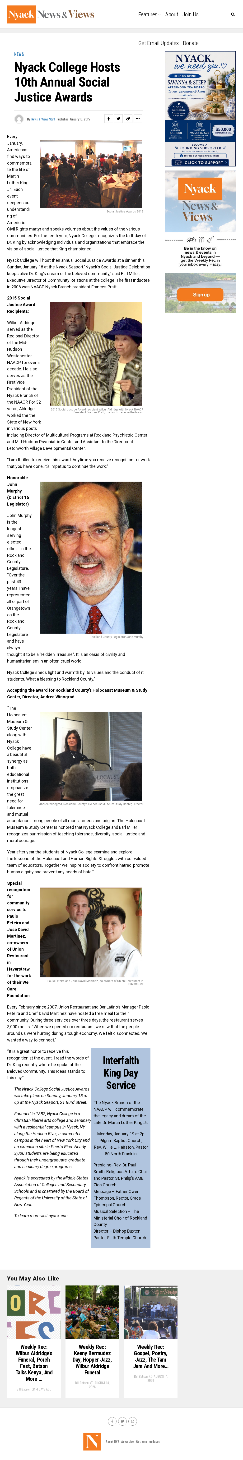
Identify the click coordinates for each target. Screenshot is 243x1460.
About (171, 14)
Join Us (190, 14)
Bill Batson (23, 1388)
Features (147, 14)
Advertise (127, 1441)
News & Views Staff (43, 118)
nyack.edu (58, 1215)
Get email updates (158, 43)
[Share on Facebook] (108, 118)
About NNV (112, 1441)
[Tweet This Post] (118, 118)
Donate (191, 43)
